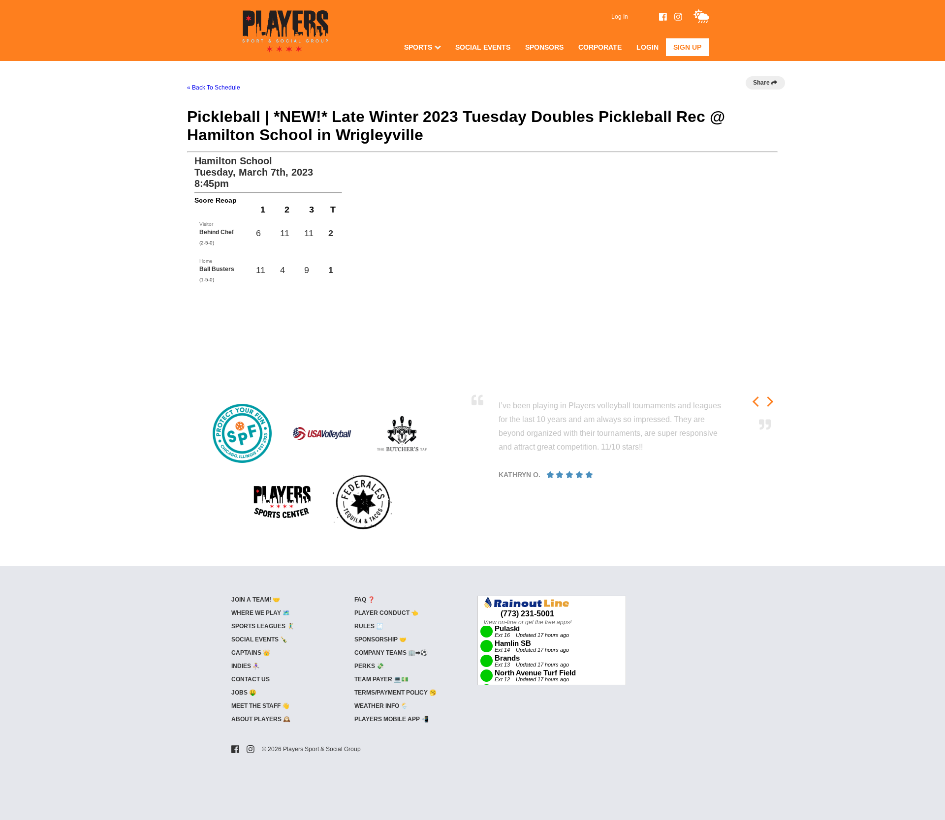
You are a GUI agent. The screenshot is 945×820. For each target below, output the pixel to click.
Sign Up (687, 47)
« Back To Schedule (213, 87)
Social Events (482, 47)
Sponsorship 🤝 (380, 639)
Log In (619, 16)
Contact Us (250, 679)
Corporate (600, 47)
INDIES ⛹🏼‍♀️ (245, 666)
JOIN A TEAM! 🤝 (255, 599)
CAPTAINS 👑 (250, 652)
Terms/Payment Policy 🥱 (395, 692)
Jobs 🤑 (243, 692)
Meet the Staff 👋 (260, 705)
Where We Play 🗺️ (260, 612)
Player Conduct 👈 (386, 612)
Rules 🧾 (368, 626)
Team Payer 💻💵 (381, 679)
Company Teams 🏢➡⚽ (391, 652)
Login (647, 47)
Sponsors (544, 47)
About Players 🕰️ (260, 719)
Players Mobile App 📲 (391, 719)
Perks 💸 (369, 666)
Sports (418, 47)
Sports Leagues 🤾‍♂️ (262, 626)
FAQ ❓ (364, 599)
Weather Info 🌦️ (381, 705)
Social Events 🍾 (259, 639)
